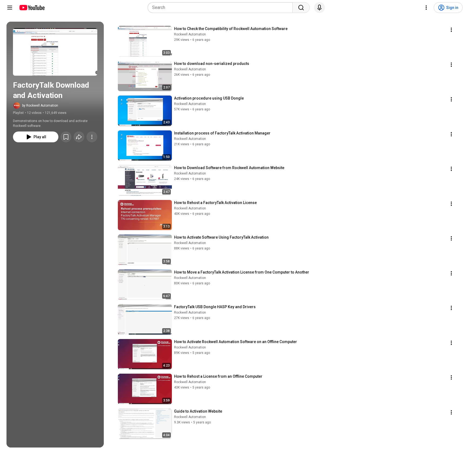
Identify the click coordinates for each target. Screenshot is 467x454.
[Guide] (9, 7)
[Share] (79, 136)
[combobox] (221, 7)
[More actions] (91, 136)
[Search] (301, 7)
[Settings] (426, 7)
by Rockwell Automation (40, 105)
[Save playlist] (66, 136)
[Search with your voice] (319, 7)
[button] (55, 52)
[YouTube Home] (31, 7)
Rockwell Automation (190, 34)
